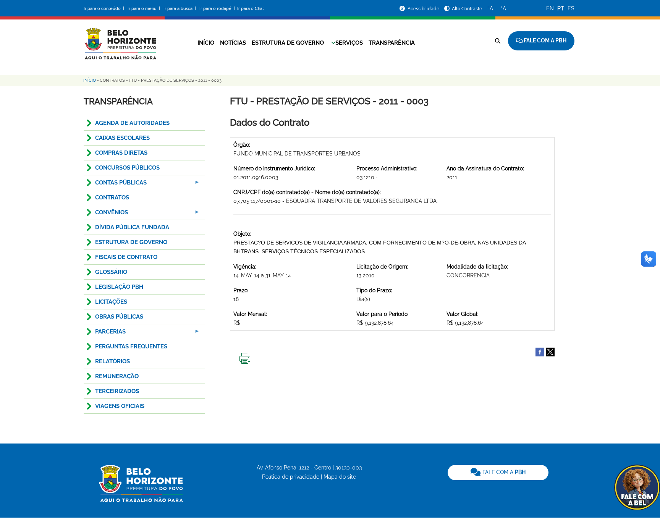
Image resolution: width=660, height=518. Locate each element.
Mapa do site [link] (340, 477)
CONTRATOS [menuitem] (112, 197)
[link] (498, 472)
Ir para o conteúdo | (105, 8)
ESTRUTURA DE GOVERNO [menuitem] (131, 242)
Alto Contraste (467, 8)
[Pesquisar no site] (497, 41)
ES (571, 8)
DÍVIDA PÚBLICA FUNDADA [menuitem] (132, 227)
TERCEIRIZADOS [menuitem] (117, 391)
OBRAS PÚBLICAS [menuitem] (119, 316)
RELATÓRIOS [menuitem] (112, 361)
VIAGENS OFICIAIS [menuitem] (119, 406)
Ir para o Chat (250, 8)
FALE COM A (503, 472)
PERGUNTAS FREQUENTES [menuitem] (131, 346)
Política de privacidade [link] (290, 477)
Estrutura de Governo (288, 42)
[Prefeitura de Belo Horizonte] (120, 39)
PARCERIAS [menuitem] (105, 333)
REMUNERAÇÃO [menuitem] (117, 376)
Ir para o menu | (144, 8)
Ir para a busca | (180, 8)
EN (550, 8)
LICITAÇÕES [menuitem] (111, 301)
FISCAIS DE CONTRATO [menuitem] (126, 257)
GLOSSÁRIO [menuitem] (111, 272)
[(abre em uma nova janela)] (550, 351)
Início (205, 42)
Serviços (349, 42)
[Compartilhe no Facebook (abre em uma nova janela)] (539, 351)
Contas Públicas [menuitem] (115, 184)
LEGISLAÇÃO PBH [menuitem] (119, 286)
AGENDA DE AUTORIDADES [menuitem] (132, 123)
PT (560, 8)
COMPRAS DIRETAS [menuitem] (121, 152)
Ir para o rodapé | (217, 8)
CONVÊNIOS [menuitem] (106, 214)
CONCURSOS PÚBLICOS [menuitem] (127, 167)
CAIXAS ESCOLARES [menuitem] (122, 137)
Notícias (233, 42)
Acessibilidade (424, 8)
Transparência (392, 42)
